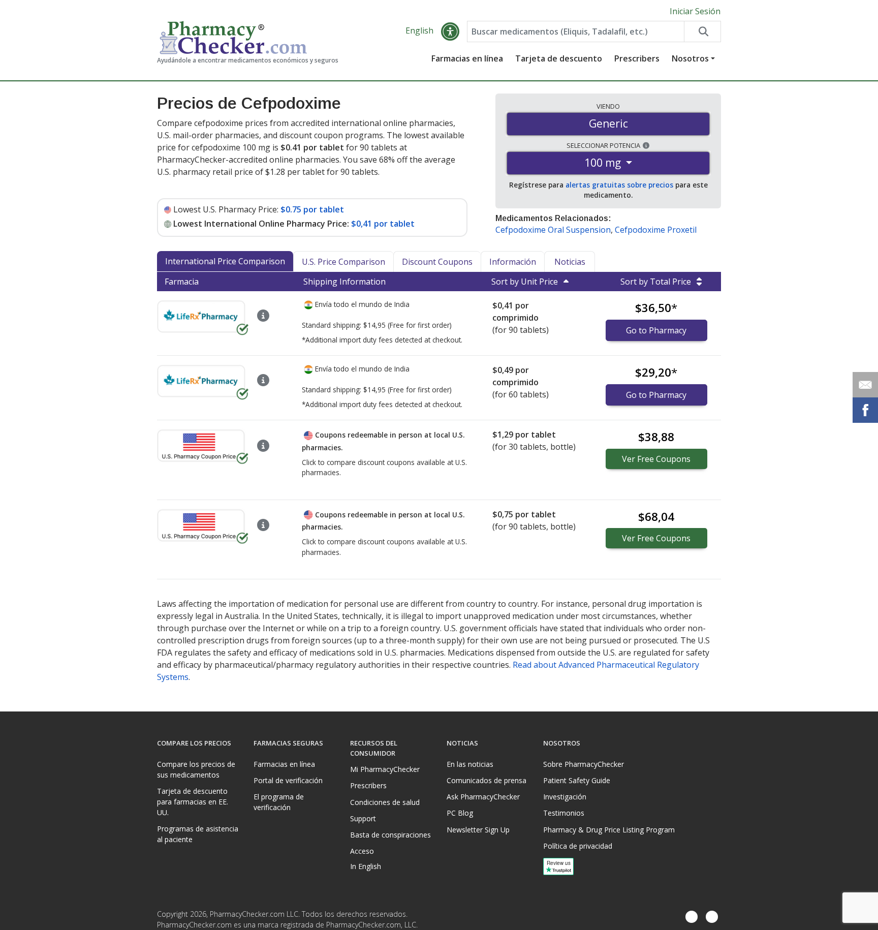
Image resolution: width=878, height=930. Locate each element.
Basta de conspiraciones (390, 835)
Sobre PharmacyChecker (583, 764)
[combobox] (575, 31)
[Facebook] (691, 917)
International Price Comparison (225, 261)
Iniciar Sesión (695, 11)
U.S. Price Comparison (343, 261)
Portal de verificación (288, 780)
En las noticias (470, 764)
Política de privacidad (577, 846)
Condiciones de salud (385, 802)
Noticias (569, 261)
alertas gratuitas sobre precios (619, 185)
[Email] (865, 384)
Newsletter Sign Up (478, 829)
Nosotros (690, 58)
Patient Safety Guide (576, 780)
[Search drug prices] (702, 31)
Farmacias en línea (467, 58)
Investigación (564, 796)
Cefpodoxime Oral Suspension (553, 229)
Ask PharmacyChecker (483, 796)
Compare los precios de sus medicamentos (196, 769)
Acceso (362, 851)
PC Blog (460, 813)
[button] (450, 31)
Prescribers (637, 58)
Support (363, 818)
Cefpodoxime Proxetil (656, 229)
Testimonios (563, 813)
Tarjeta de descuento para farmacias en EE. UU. (192, 801)
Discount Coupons (437, 261)
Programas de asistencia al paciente (197, 834)
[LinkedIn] (711, 917)
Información (512, 261)
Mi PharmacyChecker (385, 769)
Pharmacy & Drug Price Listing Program (609, 829)
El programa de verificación (279, 802)
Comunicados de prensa (486, 780)
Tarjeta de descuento (558, 58)
